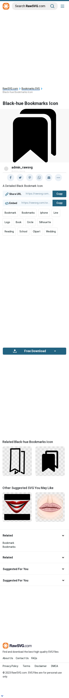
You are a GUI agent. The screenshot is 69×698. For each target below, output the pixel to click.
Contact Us (22, 658)
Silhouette (45, 222)
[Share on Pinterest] (29, 177)
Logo (7, 222)
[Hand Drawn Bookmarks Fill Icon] (17, 460)
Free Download (35, 351)
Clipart (36, 231)
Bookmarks (28, 212)
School (23, 231)
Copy (59, 193)
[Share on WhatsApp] (39, 177)
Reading (9, 231)
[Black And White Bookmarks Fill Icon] (50, 460)
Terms (26, 666)
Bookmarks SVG (31, 88)
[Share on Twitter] (20, 177)
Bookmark (10, 212)
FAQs (34, 658)
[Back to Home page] (6, 6)
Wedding (51, 231)
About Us (8, 658)
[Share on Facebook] (10, 177)
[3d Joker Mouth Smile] (17, 506)
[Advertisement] (34, 47)
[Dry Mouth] (50, 506)
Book (18, 222)
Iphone (44, 212)
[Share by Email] (48, 177)
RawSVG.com (10, 88)
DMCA (54, 666)
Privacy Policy (10, 666)
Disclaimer (41, 666)
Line (56, 212)
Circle (30, 222)
